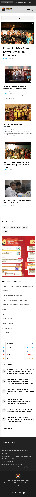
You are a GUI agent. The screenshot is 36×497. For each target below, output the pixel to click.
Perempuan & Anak (7, 323)
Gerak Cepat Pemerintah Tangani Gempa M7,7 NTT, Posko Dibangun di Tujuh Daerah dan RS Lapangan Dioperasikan (21, 371)
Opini (5, 231)
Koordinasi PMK (7, 328)
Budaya (5, 58)
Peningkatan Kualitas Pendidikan (12, 295)
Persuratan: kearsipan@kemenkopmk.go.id (17, 467)
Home (5, 18)
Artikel (5, 227)
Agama (4, 309)
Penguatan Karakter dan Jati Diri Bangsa (14, 300)
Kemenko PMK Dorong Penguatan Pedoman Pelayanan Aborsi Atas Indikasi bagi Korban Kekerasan (20, 419)
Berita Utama (15, 227)
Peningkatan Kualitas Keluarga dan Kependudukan (17, 286)
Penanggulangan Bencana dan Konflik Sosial (16, 305)
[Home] (7, 9)
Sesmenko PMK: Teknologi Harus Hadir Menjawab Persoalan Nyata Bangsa (20, 410)
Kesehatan (5, 291)
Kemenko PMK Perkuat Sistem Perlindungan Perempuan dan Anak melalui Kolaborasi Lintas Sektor (18, 401)
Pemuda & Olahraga (8, 319)
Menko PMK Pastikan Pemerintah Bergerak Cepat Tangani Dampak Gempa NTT (20, 391)
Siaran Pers (5, 333)
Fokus (25, 227)
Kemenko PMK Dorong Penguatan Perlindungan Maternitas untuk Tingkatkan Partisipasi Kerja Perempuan (20, 381)
